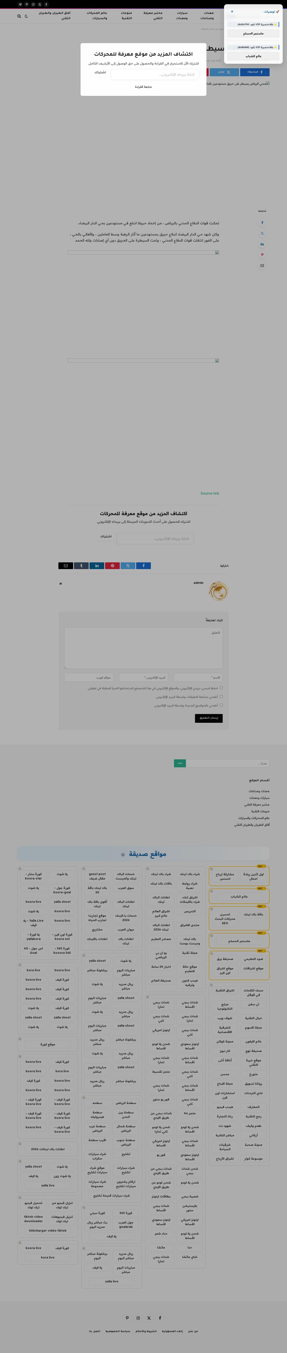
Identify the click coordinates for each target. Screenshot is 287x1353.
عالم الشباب (253, 56)
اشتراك (100, 73)
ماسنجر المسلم (253, 33)
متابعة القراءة (143, 87)
